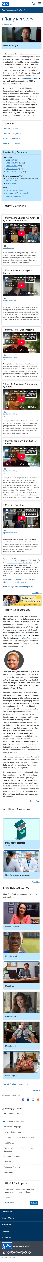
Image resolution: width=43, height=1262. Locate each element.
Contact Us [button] (7, 1211)
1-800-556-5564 (12, 169)
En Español (19, 190)
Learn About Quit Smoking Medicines (19, 1137)
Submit (34, 1203)
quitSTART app (11, 184)
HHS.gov (5, 1257)
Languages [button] (7, 1231)
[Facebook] (3, 1252)
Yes (4, 1114)
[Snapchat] (26, 1252)
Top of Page (37, 593)
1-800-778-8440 (12, 172)
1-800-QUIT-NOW (12, 160)
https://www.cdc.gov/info (14, 563)
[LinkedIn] (15, 1252)
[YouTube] (19, 1252)
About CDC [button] (7, 1218)
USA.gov (13, 1257)
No (18, 1114)
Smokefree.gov (12, 193)
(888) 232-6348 (15, 565)
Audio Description (8, 248)
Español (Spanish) (7, 24)
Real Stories (9, 1143)
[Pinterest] (23, 1252)
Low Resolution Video (10, 300)
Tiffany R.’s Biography (12, 133)
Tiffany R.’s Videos (10, 128)
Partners (7, 1162)
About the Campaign (12, 1126)
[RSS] (30, 1252)
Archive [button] (5, 1237)
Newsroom (8, 1172)
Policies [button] (5, 1224)
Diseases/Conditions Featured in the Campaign (18, 1149)
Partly (11, 1114)
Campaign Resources (12, 1167)
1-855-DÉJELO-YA (12, 163)
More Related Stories (11, 143)
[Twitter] (7, 1252)
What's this (9, 1202)
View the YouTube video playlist (18, 586)
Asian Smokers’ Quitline (15, 196)
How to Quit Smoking (12, 1132)
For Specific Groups (12, 1156)
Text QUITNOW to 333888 (15, 178)
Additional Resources (11, 138)
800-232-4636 (27, 563)
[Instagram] (11, 1252)
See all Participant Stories (15, 1084)
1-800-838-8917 (12, 166)
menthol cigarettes (30, 78)
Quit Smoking (10, 190)
